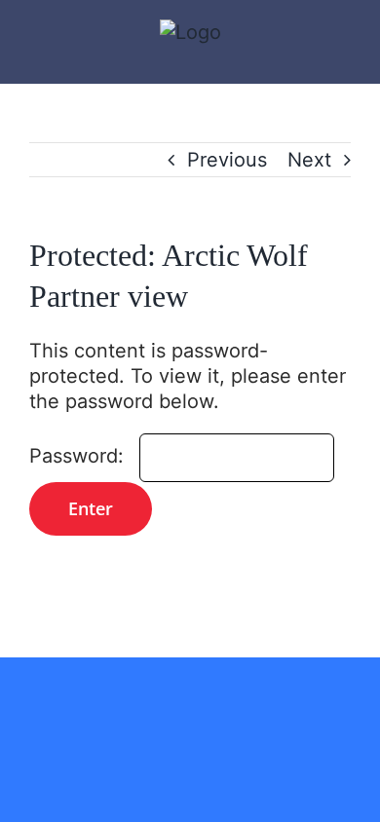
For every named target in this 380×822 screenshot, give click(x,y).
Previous (227, 159)
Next (309, 159)
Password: (79, 455)
